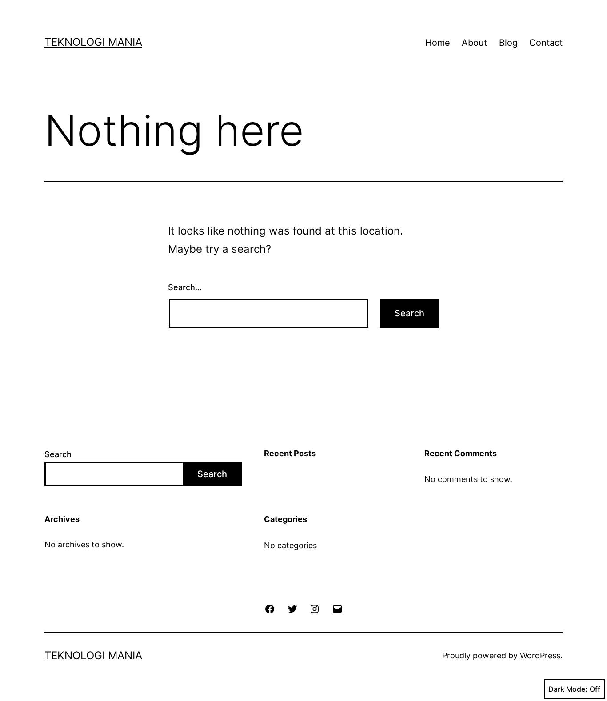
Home (437, 42)
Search (58, 454)
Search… (185, 287)
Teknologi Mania (93, 42)
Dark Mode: (567, 689)
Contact (546, 42)
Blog (508, 42)
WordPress (540, 655)
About (474, 42)
